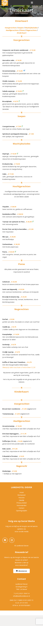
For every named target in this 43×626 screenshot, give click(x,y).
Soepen (20, 28)
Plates (22, 30)
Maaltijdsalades (31, 28)
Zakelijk (21, 500)
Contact (21, 508)
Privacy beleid (21, 503)
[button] (32, 3)
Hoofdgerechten (12, 30)
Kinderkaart (21, 33)
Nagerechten (31, 30)
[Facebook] (5, 540)
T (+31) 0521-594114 (21, 593)
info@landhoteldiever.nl (21, 596)
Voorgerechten (10, 28)
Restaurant (22, 495)
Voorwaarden (21, 505)
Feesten (22, 498)
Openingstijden (21, 511)
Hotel (22, 492)
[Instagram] (11, 540)
